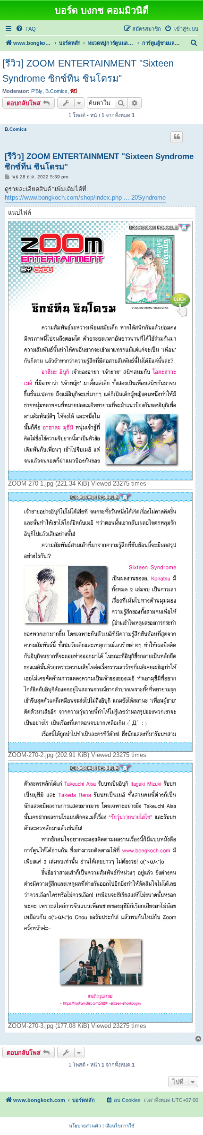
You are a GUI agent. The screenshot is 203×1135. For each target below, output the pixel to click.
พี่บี (73, 91)
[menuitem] (26, 28)
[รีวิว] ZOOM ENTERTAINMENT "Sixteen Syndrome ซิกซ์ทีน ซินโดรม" (88, 71)
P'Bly (36, 91)
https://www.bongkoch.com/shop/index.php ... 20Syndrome (85, 197)
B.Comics (56, 91)
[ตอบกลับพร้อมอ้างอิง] (176, 137)
